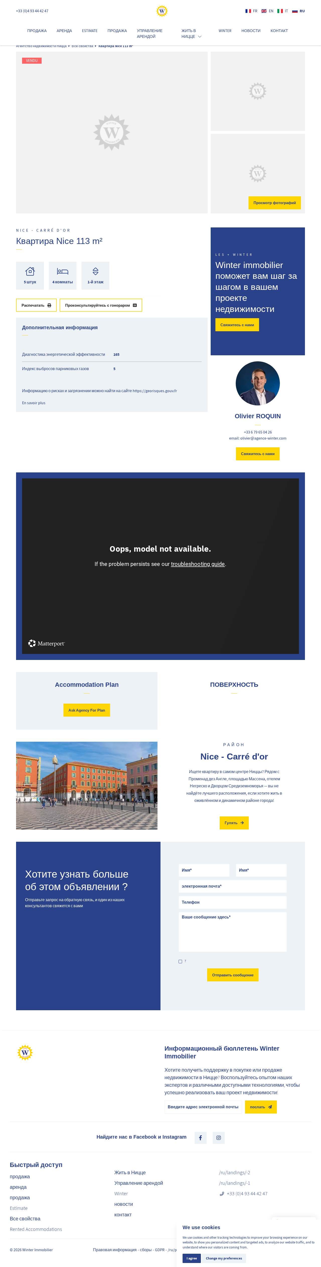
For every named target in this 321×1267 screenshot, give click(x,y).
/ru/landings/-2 (234, 1172)
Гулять (231, 823)
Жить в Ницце (130, 1172)
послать (257, 1107)
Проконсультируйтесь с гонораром (97, 305)
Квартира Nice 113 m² (116, 46)
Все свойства (82, 46)
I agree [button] (192, 1258)
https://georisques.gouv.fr (155, 390)
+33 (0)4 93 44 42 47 (32, 11)
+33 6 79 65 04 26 (258, 432)
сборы (146, 1249)
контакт (279, 30)
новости (251, 30)
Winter (225, 30)
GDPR (160, 1249)
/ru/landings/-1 (234, 1183)
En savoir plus (33, 402)
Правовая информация (115, 1249)
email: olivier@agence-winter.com (257, 438)
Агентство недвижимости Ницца (41, 46)
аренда (64, 30)
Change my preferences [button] (224, 1258)
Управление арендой (150, 33)
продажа (37, 30)
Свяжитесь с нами (237, 325)
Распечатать (33, 305)
